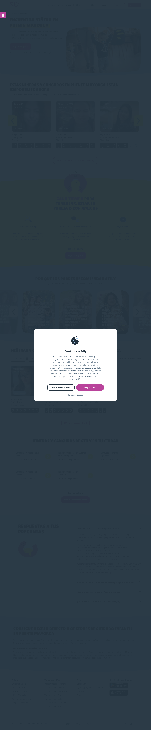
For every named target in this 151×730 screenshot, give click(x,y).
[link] (3, 15)
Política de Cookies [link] (75, 395)
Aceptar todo (90, 387)
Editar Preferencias (61, 387)
